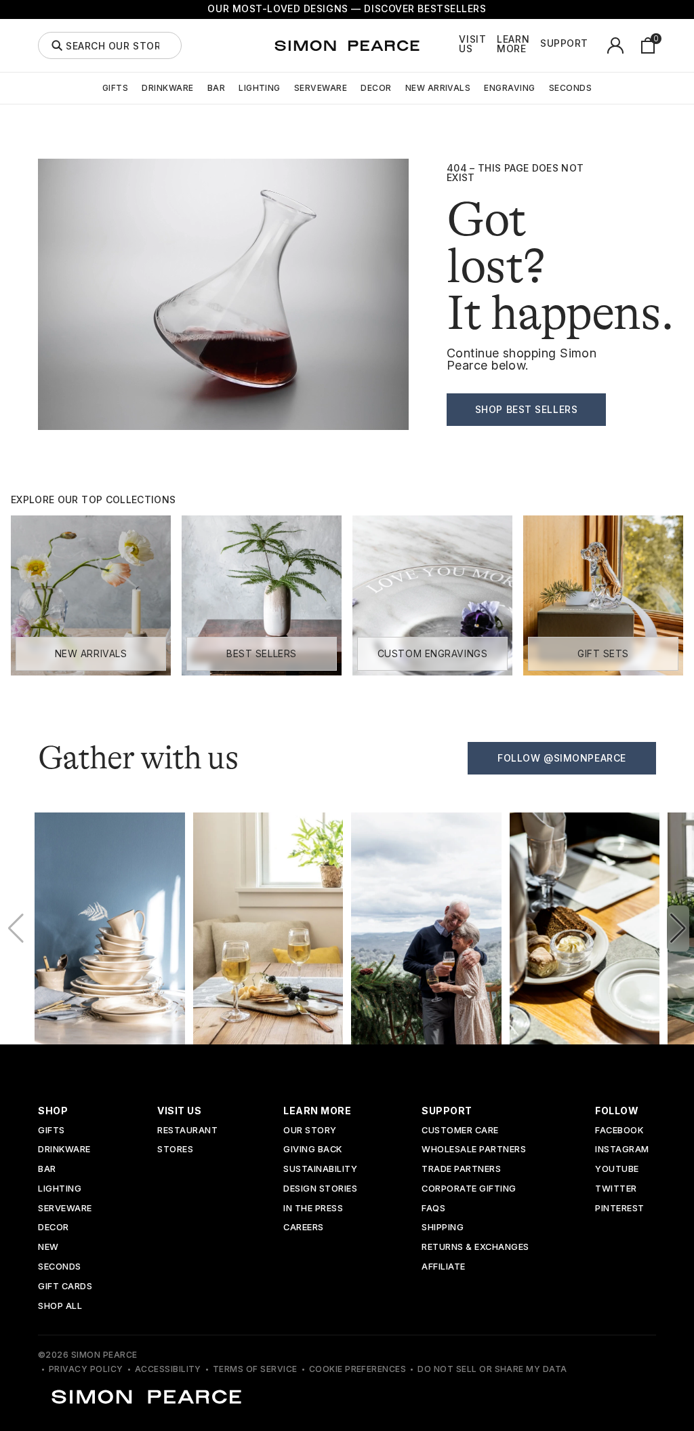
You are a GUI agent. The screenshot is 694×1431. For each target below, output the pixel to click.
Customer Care (460, 1130)
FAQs (433, 1208)
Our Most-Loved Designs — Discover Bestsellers (346, 8)
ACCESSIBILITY (168, 1369)
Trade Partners (461, 1169)
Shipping (443, 1227)
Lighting (260, 88)
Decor (376, 88)
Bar (216, 88)
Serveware (320, 88)
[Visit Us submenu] (493, 45)
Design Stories (320, 1189)
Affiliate (444, 1267)
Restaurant (187, 1130)
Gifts (115, 88)
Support (564, 43)
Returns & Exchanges (475, 1247)
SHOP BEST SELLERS (526, 409)
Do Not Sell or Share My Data (492, 1369)
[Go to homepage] (347, 45)
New (48, 1247)
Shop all (60, 1306)
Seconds (570, 88)
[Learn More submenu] (536, 45)
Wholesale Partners (474, 1149)
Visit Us (472, 44)
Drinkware (167, 88)
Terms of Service (255, 1369)
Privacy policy (86, 1369)
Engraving (509, 88)
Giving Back (312, 1149)
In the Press (313, 1208)
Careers (303, 1227)
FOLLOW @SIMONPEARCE (561, 758)
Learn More (513, 44)
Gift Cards (65, 1286)
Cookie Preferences (358, 1369)
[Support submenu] (595, 45)
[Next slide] (678, 928)
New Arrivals (438, 88)
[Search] (57, 45)
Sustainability (320, 1169)
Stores (175, 1149)
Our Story (310, 1130)
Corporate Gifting (469, 1189)
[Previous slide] (16, 928)
